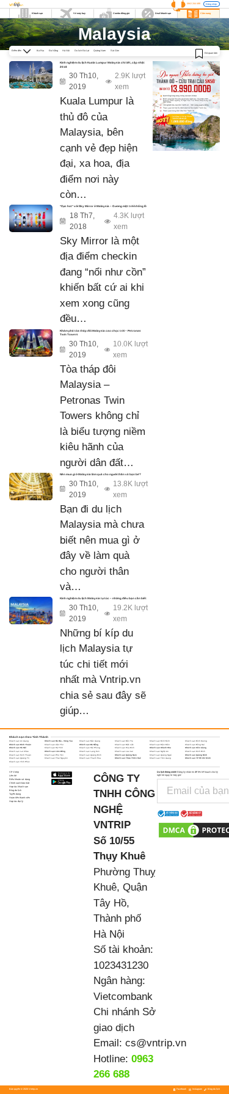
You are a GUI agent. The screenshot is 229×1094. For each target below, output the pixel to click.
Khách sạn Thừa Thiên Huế (128, 758)
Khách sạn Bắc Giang (89, 741)
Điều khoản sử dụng (19, 779)
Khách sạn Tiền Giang (160, 758)
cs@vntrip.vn (155, 1043)
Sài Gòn (115, 50)
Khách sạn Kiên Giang (195, 747)
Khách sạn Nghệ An (159, 751)
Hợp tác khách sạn (18, 787)
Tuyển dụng (15, 794)
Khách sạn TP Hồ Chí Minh (198, 758)
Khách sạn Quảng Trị (19, 758)
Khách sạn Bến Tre (124, 741)
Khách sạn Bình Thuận (20, 744)
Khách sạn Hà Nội (17, 747)
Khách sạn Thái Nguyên (56, 758)
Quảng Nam (99, 50)
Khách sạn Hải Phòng (89, 747)
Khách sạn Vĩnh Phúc (19, 761)
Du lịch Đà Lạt (82, 50)
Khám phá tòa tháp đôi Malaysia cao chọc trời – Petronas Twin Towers (100, 333)
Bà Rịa (40, 50)
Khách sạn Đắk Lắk (124, 744)
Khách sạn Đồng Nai (195, 744)
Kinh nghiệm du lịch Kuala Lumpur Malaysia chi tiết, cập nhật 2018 (102, 64)
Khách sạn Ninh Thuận (20, 755)
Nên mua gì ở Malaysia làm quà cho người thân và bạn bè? (100, 474)
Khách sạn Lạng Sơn (89, 751)
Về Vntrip (14, 772)
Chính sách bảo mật (19, 783)
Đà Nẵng (53, 50)
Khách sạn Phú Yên (54, 755)
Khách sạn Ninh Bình (195, 751)
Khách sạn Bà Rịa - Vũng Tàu (59, 741)
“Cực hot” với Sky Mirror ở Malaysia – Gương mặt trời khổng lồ (103, 206)
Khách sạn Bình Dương (196, 741)
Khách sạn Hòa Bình (124, 747)
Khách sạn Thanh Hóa (90, 758)
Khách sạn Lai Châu (19, 751)
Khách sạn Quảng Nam (126, 755)
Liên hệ (12, 776)
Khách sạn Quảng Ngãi (161, 755)
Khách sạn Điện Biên (160, 744)
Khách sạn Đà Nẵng (88, 744)
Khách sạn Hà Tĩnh (54, 747)
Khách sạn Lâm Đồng (55, 751)
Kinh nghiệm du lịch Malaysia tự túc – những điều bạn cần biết (103, 598)
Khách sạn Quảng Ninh (196, 755)
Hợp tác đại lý (16, 801)
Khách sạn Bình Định (160, 741)
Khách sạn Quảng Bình (90, 755)
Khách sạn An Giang (19, 741)
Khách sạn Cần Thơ (54, 744)
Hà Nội (66, 50)
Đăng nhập (211, 4)
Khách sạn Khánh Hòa (160, 747)
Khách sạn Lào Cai (124, 751)
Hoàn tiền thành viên (19, 798)
